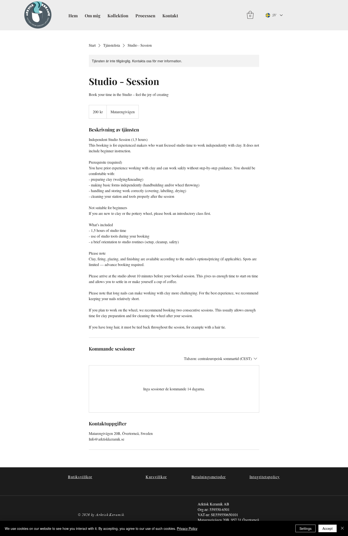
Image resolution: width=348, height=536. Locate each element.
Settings (305, 528)
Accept (327, 528)
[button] (250, 15)
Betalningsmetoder (209, 476)
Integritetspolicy (265, 476)
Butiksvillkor (80, 476)
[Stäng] (342, 528)
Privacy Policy (187, 528)
